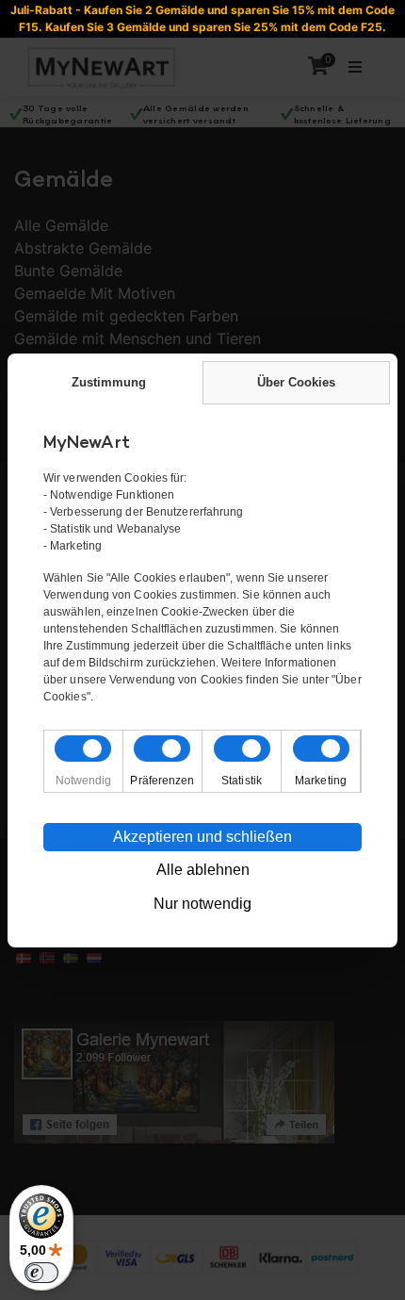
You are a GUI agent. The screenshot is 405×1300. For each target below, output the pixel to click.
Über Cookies (296, 382)
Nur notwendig (202, 904)
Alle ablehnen (203, 870)
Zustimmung (109, 382)
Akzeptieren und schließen (202, 837)
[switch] (41, 1272)
